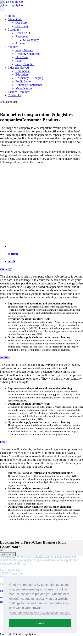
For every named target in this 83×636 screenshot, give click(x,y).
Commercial (22, 71)
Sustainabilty (31, 40)
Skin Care (21, 57)
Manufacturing (24, 88)
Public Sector (23, 81)
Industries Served (18, 67)
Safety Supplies (24, 64)
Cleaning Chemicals (27, 53)
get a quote (8, 554)
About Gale (15, 19)
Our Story (21, 22)
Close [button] (40, 622)
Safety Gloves (24, 50)
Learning (13, 29)
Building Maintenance (28, 84)
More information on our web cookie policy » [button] (40, 613)
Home (11, 15)
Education (21, 74)
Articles (20, 43)
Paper (18, 60)
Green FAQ (22, 33)
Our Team (21, 26)
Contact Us (14, 95)
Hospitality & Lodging (29, 78)
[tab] (14, 246)
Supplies (13, 46)
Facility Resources (19, 91)
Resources (21, 36)
